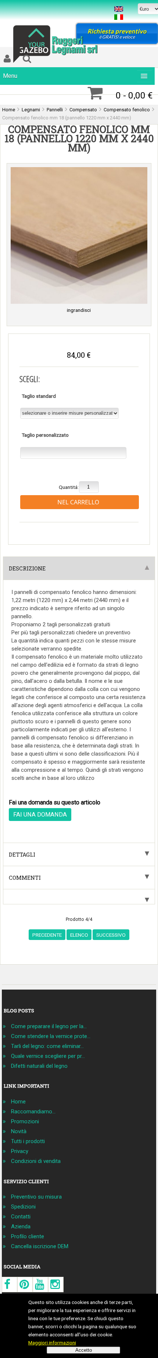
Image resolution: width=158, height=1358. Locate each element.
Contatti (20, 1216)
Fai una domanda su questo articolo (54, 802)
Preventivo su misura (36, 1196)
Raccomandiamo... (33, 1111)
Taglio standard (39, 396)
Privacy (19, 1151)
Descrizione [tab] (27, 568)
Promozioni (25, 1121)
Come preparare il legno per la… (49, 1026)
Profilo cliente (27, 1236)
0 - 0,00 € (134, 95)
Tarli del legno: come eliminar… (47, 1046)
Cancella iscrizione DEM (39, 1246)
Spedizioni (23, 1206)
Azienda (20, 1226)
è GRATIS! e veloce (117, 34)
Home (18, 1101)
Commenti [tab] (25, 877)
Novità (18, 1131)
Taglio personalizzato (45, 435)
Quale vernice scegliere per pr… (48, 1056)
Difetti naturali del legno (39, 1066)
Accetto (83, 1350)
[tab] (79, 896)
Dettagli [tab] (22, 854)
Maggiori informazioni (52, 1343)
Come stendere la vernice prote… (50, 1036)
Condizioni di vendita (36, 1161)
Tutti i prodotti (28, 1141)
